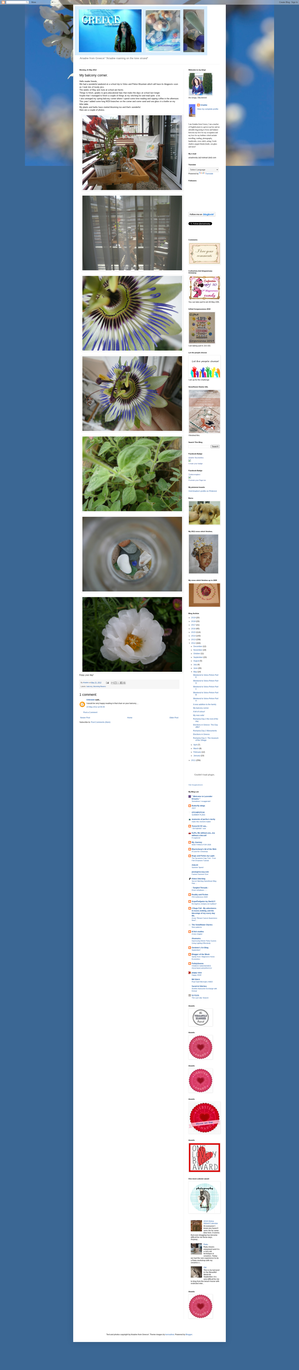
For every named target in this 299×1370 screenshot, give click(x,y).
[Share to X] (118, 682)
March (196, 748)
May (195, 672)
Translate (209, 174)
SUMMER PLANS (198, 815)
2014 (193, 636)
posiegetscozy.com (200, 872)
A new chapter (197, 934)
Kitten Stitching (198, 879)
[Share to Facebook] (121, 682)
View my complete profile (207, 109)
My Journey (197, 842)
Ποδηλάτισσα (197, 963)
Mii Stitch (196, 979)
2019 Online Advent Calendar (211, 1222)
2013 (193, 639)
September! (196, 950)
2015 (193, 632)
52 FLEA (195, 995)
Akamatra (196, 938)
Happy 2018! (196, 975)
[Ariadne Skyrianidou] (189, 461)
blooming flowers (99, 686)
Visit (195, 785)
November (198, 650)
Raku (206, 1244)
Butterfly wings (198, 806)
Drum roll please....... (199, 890)
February (197, 752)
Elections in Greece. (201, 734)
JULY (194, 808)
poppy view (197, 973)
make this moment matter (201, 822)
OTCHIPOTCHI (198, 812)
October (197, 653)
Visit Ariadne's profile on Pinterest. (202, 491)
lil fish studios (198, 932)
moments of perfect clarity (203, 819)
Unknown (90, 700)
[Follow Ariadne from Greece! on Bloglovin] (201, 216)
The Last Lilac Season (200, 998)
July (195, 665)
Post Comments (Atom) (100, 722)
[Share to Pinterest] (124, 682)
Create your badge (195, 463)
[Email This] (112, 682)
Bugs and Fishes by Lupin (203, 856)
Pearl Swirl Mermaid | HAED (202, 982)
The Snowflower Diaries (202, 925)
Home (129, 718)
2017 (193, 625)
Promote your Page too (197, 480)
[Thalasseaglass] (189, 478)
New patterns (197, 927)
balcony (89, 686)
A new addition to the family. (204, 704)
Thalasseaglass (194, 474)
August (196, 661)
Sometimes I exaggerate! (201, 801)
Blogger (189, 1334)
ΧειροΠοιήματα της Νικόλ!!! (203, 901)
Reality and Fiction (200, 895)
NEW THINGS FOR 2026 (201, 845)
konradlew (169, 1334)
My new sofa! (198, 715)
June (195, 668)
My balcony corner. (201, 708)
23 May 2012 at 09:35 (95, 707)
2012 (193, 643)
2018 (193, 621)
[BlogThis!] (115, 682)
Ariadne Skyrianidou (196, 458)
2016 (193, 629)
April (195, 745)
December (198, 646)
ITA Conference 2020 (200, 897)
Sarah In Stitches (199, 986)
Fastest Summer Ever (200, 874)
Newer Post (85, 718)
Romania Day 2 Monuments (205, 731)
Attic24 (195, 865)
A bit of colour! (199, 712)
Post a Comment (90, 712)
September (198, 657)
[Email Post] (107, 682)
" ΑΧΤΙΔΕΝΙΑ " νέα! (199, 828)
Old (205, 1267)
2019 (193, 618)
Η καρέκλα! (196, 838)
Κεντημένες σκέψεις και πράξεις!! (204, 904)
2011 (193, 760)
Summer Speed (197, 867)
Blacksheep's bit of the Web (204, 849)
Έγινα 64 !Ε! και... (199, 826)
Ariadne (86, 682)
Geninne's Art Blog (200, 948)
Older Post (173, 718)
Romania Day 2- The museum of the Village (205, 739)
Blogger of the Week (201, 954)
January (197, 756)
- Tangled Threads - (200, 888)
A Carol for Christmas (200, 851)
